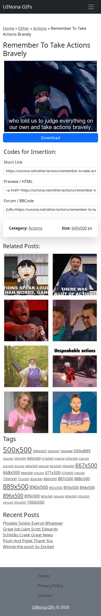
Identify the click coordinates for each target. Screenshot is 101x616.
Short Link (13, 162)
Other (23, 28)
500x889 (82, 451)
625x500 (72, 459)
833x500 (36, 479)
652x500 (8, 466)
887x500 (65, 478)
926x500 (83, 496)
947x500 (8, 502)
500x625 (40, 450)
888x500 (82, 478)
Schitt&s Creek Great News (28, 535)
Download (50, 137)
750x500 (10, 479)
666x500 (68, 466)
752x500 (23, 479)
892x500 (56, 488)
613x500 (47, 459)
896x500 (13, 495)
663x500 (31, 466)
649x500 (79, 228)
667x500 (86, 465)
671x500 (53, 472)
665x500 (56, 466)
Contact (45, 595)
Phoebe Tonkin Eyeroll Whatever (33, 523)
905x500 (59, 496)
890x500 (38, 487)
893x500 (71, 487)
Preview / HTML (18, 181)
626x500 (84, 458)
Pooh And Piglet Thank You (28, 540)
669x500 (27, 473)
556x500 (8, 458)
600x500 (34, 458)
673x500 (67, 473)
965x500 (20, 502)
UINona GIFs (17, 6)
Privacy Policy (50, 585)
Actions (40, 28)
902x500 (47, 496)
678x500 (79, 473)
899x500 (32, 496)
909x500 (71, 496)
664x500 (43, 466)
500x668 (67, 451)
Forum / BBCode (19, 200)
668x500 (11, 472)
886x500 (50, 479)
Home (8, 28)
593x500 (20, 458)
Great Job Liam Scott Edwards (30, 529)
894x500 (87, 487)
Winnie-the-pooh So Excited (28, 546)
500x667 (54, 451)
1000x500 (35, 502)
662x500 (19, 466)
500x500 (17, 450)
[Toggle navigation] (91, 7)
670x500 (39, 473)
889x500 (15, 486)
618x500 (59, 458)
